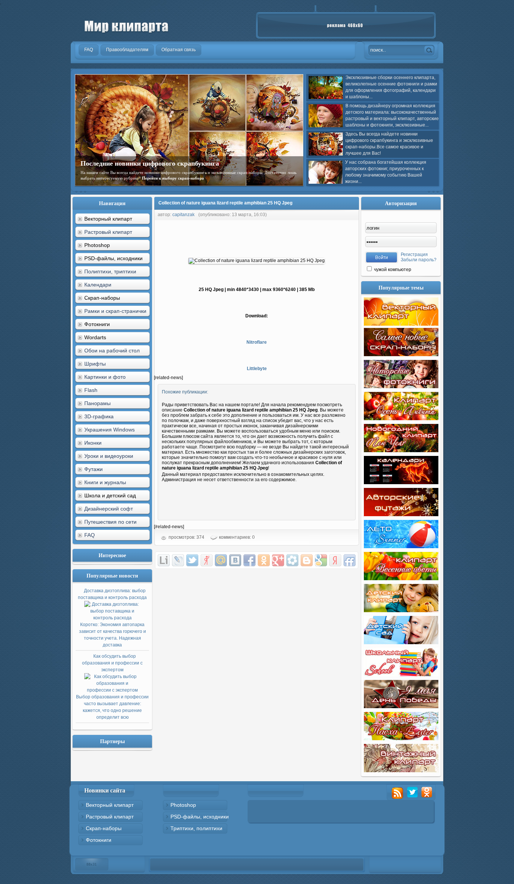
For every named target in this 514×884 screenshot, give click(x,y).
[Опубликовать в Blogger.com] (307, 560)
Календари (97, 285)
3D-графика (99, 416)
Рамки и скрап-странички (115, 311)
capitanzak (183, 214)
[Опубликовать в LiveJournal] (178, 560)
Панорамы (97, 403)
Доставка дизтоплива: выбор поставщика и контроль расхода (112, 618)
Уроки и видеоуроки (108, 456)
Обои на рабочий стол (112, 351)
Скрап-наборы (104, 828)
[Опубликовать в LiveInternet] (164, 560)
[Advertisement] (291, 237)
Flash (90, 390)
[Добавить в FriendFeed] (350, 560)
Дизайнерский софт (108, 509)
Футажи (93, 469)
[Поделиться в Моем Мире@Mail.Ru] (221, 560)
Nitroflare (256, 342)
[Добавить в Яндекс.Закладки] (335, 560)
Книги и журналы (105, 482)
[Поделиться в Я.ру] (207, 560)
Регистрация (414, 254)
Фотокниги (98, 840)
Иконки (93, 443)
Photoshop (183, 805)
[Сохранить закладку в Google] (321, 560)
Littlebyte (257, 368)
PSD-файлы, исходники (199, 817)
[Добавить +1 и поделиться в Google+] (278, 560)
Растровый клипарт (108, 232)
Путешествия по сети (110, 522)
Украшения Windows (109, 430)
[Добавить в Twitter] (192, 560)
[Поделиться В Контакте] (235, 560)
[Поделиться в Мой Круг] (292, 560)
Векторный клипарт (110, 805)
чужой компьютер (392, 269)
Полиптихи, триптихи (110, 271)
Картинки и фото (105, 377)
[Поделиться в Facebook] (249, 560)
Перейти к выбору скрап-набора (173, 178)
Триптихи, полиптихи (196, 828)
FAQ (89, 535)
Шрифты (95, 364)
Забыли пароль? (418, 259)
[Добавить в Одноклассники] (264, 560)
